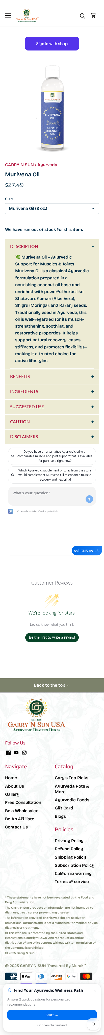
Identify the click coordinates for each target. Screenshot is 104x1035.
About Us (14, 786)
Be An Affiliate (19, 819)
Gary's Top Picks (71, 778)
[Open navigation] (8, 15)
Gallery (12, 794)
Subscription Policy (74, 865)
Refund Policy (69, 849)
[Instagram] (24, 753)
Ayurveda (47, 164)
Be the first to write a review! (52, 637)
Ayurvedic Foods (72, 800)
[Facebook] (8, 753)
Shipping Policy (70, 857)
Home (11, 778)
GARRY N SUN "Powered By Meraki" (53, 965)
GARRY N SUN (19, 164)
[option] (52, 108)
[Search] (82, 16)
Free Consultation (23, 802)
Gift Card (64, 808)
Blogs (60, 816)
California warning (73, 873)
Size (9, 199)
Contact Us (16, 827)
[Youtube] (16, 753)
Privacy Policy (69, 840)
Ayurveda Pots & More (72, 789)
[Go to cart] (93, 16)
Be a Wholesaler (21, 810)
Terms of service (72, 881)
